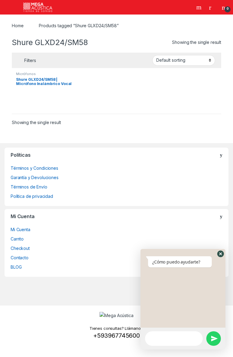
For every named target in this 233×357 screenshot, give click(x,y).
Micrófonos (26, 74)
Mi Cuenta (20, 229)
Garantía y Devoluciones (35, 177)
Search (199, 7)
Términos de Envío (29, 186)
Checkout (20, 248)
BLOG (16, 267)
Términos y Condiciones (34, 168)
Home (17, 25)
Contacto (20, 257)
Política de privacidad (32, 196)
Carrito (17, 238)
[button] (220, 254)
